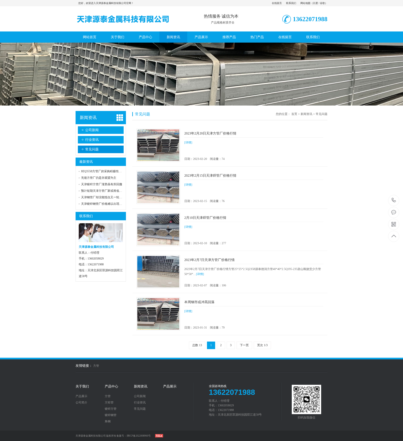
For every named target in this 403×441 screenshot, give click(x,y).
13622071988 (393, 200)
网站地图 (305, 3)
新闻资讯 (173, 37)
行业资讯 (92, 139)
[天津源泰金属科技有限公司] (123, 27)
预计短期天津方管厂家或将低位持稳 (104, 190)
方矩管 (109, 402)
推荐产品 (229, 37)
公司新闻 (92, 130)
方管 (96, 365)
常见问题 (92, 149)
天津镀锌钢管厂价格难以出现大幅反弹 (106, 203)
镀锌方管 (110, 408)
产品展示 (201, 37)
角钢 (108, 421)
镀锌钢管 (110, 415)
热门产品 (257, 37)
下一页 (244, 345)
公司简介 (81, 402)
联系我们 (291, 3)
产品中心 (145, 37)
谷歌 (322, 3)
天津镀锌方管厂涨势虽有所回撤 (101, 184)
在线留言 (277, 3)
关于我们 (117, 37)
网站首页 (89, 37)
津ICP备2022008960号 (139, 435)
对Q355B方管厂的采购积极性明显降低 (106, 171)
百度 (315, 3)
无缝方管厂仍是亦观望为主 (98, 177)
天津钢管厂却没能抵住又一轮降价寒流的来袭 (110, 197)
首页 (294, 114)
